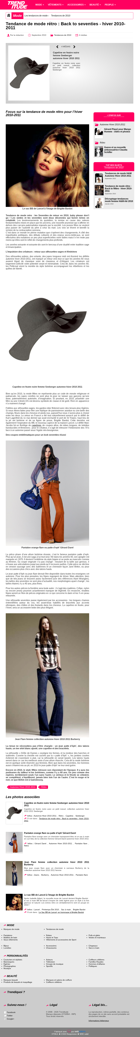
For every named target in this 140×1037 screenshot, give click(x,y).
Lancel (37, 909)
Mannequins (9, 962)
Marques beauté (11, 980)
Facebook (11, 1012)
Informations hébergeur (99, 1021)
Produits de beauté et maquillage (18, 982)
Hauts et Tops (52, 937)
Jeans (36, 875)
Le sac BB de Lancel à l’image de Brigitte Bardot (49, 895)
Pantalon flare (81, 843)
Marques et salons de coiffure (59, 980)
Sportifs (49, 966)
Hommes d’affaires (97, 964)
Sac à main (66, 909)
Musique (7, 968)
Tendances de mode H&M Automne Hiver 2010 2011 (118, 174)
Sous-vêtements (11, 940)
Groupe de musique (54, 964)
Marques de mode (11, 929)
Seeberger (80, 816)
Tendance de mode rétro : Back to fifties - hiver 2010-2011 (118, 188)
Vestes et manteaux (97, 937)
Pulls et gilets (94, 935)
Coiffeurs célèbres (96, 960)
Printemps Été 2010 (50, 909)
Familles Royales (96, 962)
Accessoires (51, 946)
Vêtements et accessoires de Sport (61, 940)
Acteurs (49, 960)
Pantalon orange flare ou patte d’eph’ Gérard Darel (50, 833)
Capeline (69, 816)
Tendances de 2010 (60, 15)
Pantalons (8, 935)
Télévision (50, 962)
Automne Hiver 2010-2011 (23, 787)
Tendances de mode (55, 929)
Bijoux (6, 946)
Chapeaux (93, 946)
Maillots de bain (10, 937)
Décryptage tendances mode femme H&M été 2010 (119, 200)
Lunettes (7, 948)
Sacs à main (94, 948)
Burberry (45, 875)
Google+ (10, 1019)
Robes (49, 935)
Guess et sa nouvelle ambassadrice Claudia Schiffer (115, 149)
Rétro (44, 787)
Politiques (93, 966)
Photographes (10, 966)
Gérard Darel (40, 843)
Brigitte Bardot (79, 909)
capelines (36, 425)
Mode (17, 15)
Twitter (10, 1015)
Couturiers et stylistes (13, 960)
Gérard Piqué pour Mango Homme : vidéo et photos (117, 130)
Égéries (7, 964)
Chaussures (51, 948)
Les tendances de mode (36, 15)
